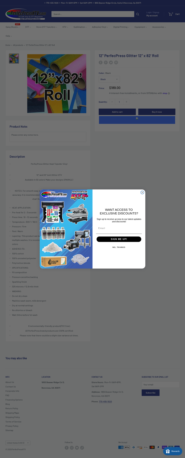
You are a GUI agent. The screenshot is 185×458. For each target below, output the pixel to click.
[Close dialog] (142, 192)
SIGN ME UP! (119, 239)
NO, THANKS (119, 247)
